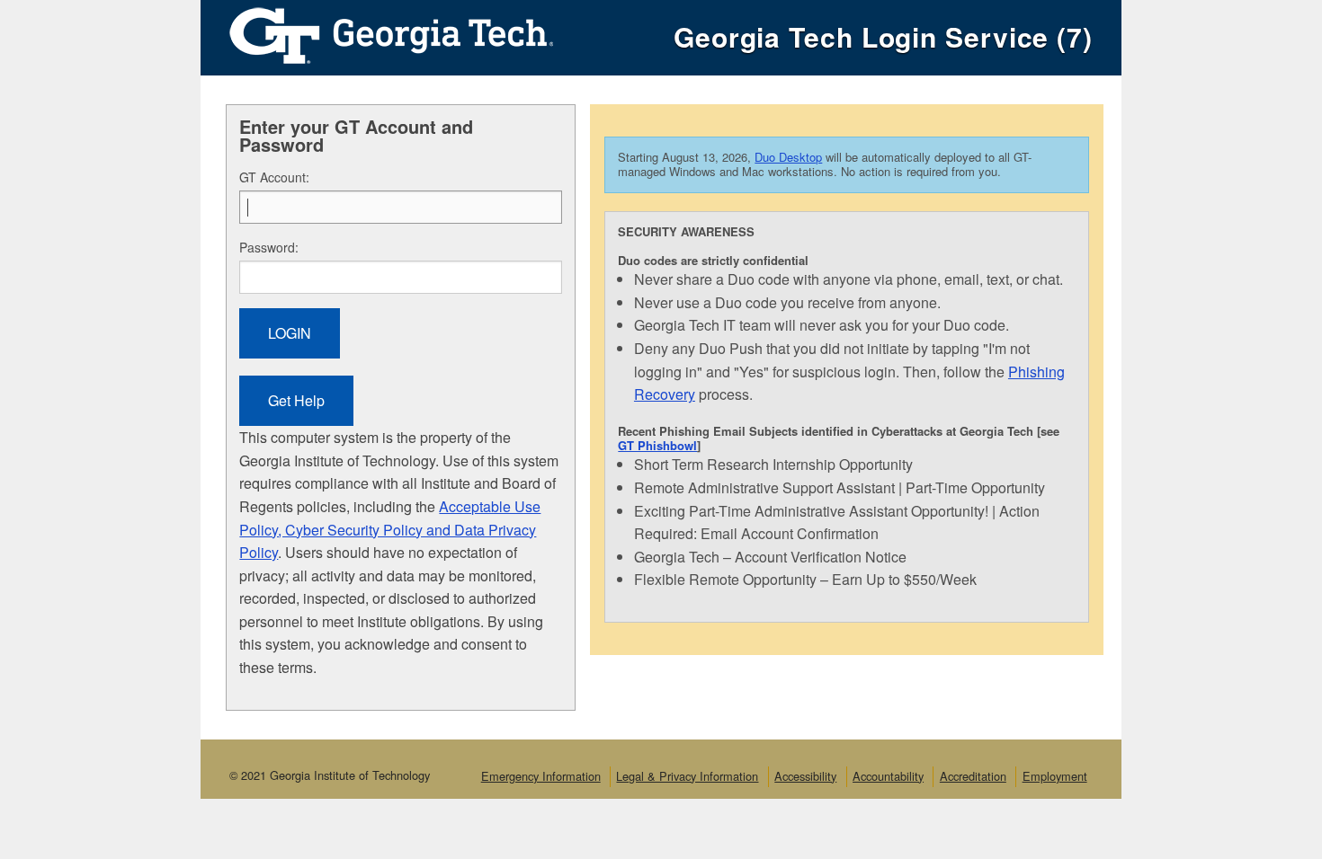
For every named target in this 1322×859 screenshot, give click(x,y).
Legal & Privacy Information (687, 775)
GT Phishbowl (657, 445)
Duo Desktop (788, 156)
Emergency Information (541, 775)
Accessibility (805, 775)
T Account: (274, 177)
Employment (1055, 775)
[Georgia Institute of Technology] (377, 31)
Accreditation (973, 775)
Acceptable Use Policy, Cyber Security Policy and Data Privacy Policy (389, 529)
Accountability (888, 775)
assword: (269, 247)
